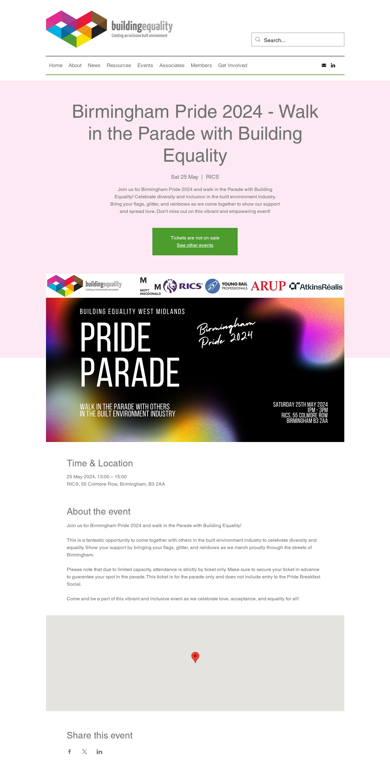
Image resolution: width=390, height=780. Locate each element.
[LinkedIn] (333, 65)
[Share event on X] (84, 751)
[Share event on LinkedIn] (99, 751)
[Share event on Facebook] (70, 751)
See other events (195, 245)
